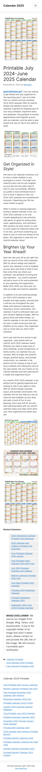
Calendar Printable (14, 659)
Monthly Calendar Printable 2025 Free (23, 577)
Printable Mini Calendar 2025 (16, 728)
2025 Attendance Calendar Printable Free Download (23, 537)
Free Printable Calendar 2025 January (22, 554)
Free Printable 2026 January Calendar (20, 685)
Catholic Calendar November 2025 (18, 749)
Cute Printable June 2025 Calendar (19, 713)
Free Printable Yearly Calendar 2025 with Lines (22, 562)
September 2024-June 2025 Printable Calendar (22, 606)
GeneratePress (21, 768)
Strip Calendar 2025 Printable (19, 663)
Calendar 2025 (13, 5)
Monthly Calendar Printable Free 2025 (20, 689)
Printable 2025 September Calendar (23, 591)
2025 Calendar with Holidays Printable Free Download (21, 546)
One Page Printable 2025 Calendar (22, 584)
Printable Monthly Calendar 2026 (18, 738)
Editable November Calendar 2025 (19, 717)
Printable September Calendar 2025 (20, 599)
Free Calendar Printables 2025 (20, 666)
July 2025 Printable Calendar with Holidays (21, 569)
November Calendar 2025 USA (17, 699)
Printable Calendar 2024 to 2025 (18, 703)
